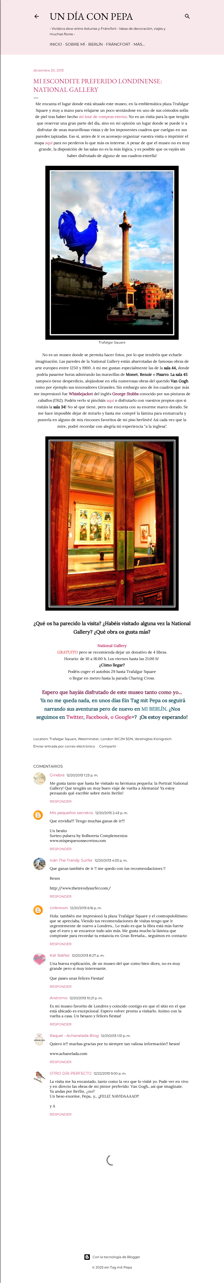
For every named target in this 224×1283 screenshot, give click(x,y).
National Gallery (112, 645)
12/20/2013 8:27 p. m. (88, 955)
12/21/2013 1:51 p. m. (116, 1036)
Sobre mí (75, 44)
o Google (122, 717)
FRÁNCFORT (118, 44)
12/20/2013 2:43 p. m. (111, 813)
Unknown (59, 907)
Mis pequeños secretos (71, 812)
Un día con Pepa (91, 16)
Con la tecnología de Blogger (116, 1257)
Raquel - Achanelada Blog (74, 1035)
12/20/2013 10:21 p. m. (86, 998)
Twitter (74, 717)
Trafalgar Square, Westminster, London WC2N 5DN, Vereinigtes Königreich (110, 739)
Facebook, (97, 717)
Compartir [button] (107, 746)
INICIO (56, 44)
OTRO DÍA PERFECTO (71, 1073)
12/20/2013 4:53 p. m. (111, 860)
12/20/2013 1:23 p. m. (82, 775)
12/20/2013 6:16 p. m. (86, 908)
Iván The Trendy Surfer (71, 860)
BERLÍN (95, 44)
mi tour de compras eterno (103, 116)
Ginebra (57, 775)
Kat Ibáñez (60, 955)
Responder (61, 801)
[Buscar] (187, 15)
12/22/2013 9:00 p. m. (110, 1073)
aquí (49, 142)
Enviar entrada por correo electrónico (64, 746)
